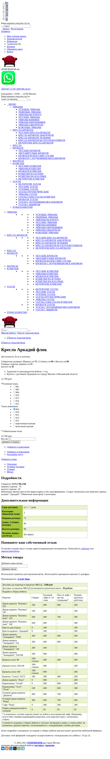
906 (17, 392)
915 (17, 404)
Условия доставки (15, 466)
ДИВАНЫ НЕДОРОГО (47, 220)
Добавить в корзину (10, 442)
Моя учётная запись (16, 36)
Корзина (11, 46)
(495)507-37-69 (8, 89)
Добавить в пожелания (18, 447)
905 (17, 389)
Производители (14, 39)
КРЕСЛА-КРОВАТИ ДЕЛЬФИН (52, 243)
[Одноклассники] (7, 748)
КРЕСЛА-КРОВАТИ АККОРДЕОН (53, 240)
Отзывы (11, 469)
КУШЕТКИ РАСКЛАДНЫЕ (49, 281)
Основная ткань (9, 384)
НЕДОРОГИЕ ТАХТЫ (47, 289)
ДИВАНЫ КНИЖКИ (46, 225)
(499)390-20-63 (23, 89)
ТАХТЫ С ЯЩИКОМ (46, 310)
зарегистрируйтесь (10, 551)
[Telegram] (23, 748)
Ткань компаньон (9, 406)
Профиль (5, 31)
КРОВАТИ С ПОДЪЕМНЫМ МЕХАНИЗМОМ (59, 263)
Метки (10, 472)
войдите (85, 548)
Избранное (12, 41)
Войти (6, 29)
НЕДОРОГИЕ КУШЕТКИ (49, 284)
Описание (12, 464)
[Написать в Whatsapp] (8, 84)
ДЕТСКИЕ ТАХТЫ (45, 292)
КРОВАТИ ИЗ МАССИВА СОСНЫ (53, 261)
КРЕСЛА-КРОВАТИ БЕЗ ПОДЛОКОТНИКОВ (59, 245)
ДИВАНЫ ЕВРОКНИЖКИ (49, 227)
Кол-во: (4, 439)
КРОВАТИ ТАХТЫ (45, 304)
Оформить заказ (14, 49)
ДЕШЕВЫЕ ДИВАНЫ (47, 217)
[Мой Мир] (11, 748)
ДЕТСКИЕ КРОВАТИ (47, 256)
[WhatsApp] (19, 748)
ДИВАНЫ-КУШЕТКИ (47, 274)
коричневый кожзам (25, 423)
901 (17, 386)
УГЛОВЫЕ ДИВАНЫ (46, 214)
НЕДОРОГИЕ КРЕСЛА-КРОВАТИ (53, 248)
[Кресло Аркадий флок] (19, 338)
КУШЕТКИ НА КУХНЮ (48, 279)
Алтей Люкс (23, 579)
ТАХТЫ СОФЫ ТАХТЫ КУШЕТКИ (54, 302)
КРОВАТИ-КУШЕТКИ (47, 276)
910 (17, 395)
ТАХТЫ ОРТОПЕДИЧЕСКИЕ (51, 297)
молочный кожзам (24, 426)
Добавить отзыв (9, 459)
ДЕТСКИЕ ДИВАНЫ (46, 222)
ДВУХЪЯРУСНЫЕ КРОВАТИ (51, 258)
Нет (17, 409)
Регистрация (17, 29)
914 (17, 401)
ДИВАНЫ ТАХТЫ (45, 299)
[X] (15, 748)
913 (17, 398)
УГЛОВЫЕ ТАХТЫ (45, 294)
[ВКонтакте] (3, 748)
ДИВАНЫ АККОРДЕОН (48, 230)
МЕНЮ (11, 104)
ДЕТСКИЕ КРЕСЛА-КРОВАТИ (51, 238)
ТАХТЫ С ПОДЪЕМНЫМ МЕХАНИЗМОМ (58, 307)
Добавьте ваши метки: (12, 563)
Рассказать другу (15, 454)
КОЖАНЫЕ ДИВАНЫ (47, 232)
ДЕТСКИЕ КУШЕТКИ (47, 271)
